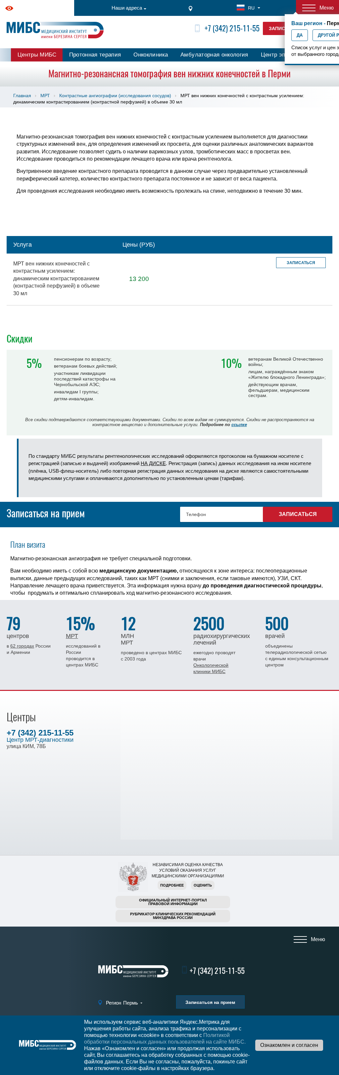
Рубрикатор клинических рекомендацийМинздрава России (173, 916)
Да (300, 35)
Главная (22, 95)
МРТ (45, 95)
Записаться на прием (210, 1002)
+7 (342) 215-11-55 (232, 28)
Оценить (203, 885)
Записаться (301, 262)
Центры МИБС (37, 55)
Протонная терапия (95, 55)
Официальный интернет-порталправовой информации (173, 902)
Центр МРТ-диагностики (40, 740)
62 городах (22, 646)
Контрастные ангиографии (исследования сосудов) (115, 95)
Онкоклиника (150, 55)
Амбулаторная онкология (214, 55)
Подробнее (172, 885)
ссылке (239, 424)
